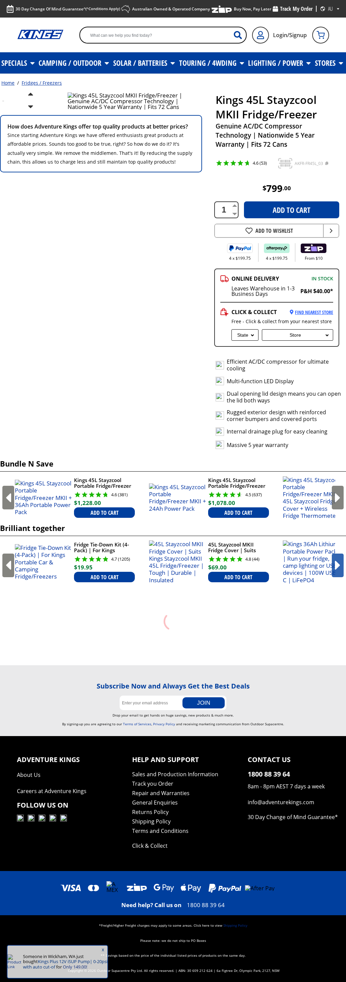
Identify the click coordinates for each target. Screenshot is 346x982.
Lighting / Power (276, 63)
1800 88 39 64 (206, 904)
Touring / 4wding (208, 63)
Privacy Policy (164, 724)
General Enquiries (155, 802)
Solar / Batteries (141, 63)
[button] (285, 163)
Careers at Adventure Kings (51, 791)
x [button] (103, 949)
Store (295, 335)
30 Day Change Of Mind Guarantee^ (68, 9)
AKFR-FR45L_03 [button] (309, 163)
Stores (326, 63)
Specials (15, 63)
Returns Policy (150, 812)
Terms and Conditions (160, 831)
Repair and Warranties (161, 793)
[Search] (240, 35)
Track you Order (152, 783)
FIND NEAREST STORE (314, 312)
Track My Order (296, 8)
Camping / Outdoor (71, 63)
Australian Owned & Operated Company (171, 9)
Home (8, 83)
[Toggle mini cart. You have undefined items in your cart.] (320, 35)
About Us (29, 775)
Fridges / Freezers (42, 83)
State (242, 335)
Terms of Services (137, 724)
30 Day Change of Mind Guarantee (291, 817)
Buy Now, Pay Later (252, 9)
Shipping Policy (151, 821)
